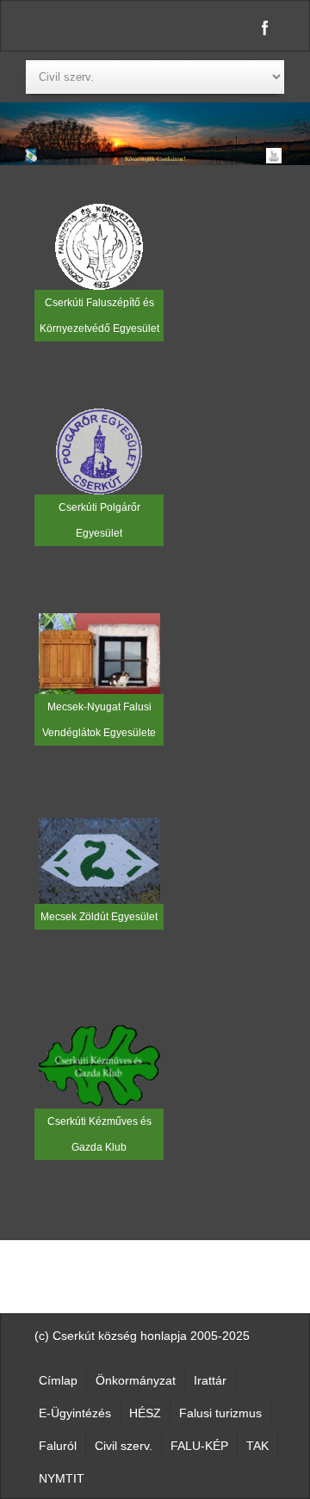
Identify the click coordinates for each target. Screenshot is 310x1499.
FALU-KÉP (199, 1446)
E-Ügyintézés (75, 1413)
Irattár (210, 1380)
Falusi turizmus (220, 1413)
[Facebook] (265, 28)
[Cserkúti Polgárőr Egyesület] (99, 451)
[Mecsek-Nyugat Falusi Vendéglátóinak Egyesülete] (99, 653)
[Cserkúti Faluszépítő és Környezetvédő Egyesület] (99, 246)
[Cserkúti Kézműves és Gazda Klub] (99, 1065)
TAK (257, 1446)
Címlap (58, 1380)
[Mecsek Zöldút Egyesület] (99, 860)
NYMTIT (61, 1478)
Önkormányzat (136, 1380)
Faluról (58, 1446)
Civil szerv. (123, 1446)
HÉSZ (145, 1413)
